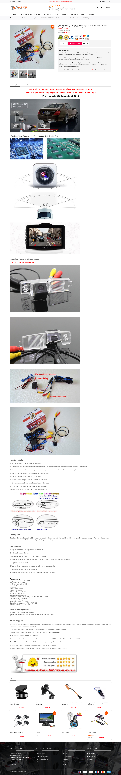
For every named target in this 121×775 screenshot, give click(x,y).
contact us (91, 69)
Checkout (19, 1)
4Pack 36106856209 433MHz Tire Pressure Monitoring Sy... (19, 731)
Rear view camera (25, 14)
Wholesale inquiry (63, 28)
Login (103, 1)
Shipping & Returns (42, 759)
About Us (13, 761)
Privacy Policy (41, 753)
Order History (92, 756)
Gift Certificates (67, 756)
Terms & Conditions (42, 756)
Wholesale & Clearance (70, 14)
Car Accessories (53, 14)
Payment (39, 762)
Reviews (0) (25, 85)
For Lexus (25, 18)
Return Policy (40, 764)
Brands (65, 753)
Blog (82, 14)
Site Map (65, 764)
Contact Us (91, 14)
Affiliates (65, 759)
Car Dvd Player (39, 14)
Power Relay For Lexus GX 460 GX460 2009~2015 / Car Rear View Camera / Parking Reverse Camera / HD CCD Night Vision (61, 18)
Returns (91, 759)
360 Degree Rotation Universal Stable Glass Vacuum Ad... (20, 703)
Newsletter (92, 764)
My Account (13, 1)
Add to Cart (76, 43)
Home (14, 14)
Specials (65, 762)
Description (15, 85)
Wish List (91, 762)
